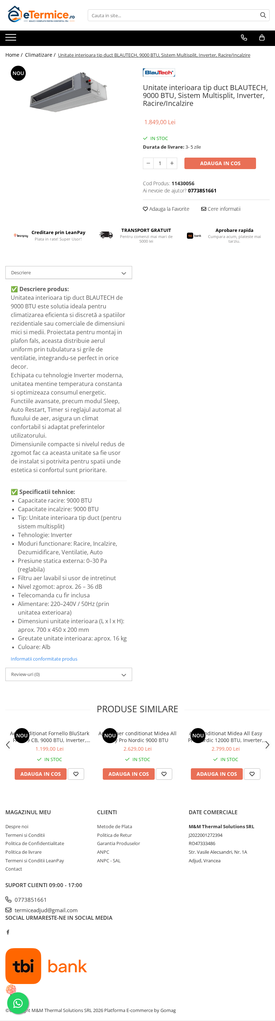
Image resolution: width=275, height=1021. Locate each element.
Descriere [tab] (21, 272)
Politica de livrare (23, 852)
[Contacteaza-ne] (244, 38)
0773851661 (30, 899)
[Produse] (11, 39)
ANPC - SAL (109, 860)
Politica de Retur (114, 835)
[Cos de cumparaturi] (262, 38)
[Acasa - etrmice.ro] (41, 15)
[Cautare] (263, 15)
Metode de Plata (114, 826)
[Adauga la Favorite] (76, 774)
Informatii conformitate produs (44, 659)
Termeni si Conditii (25, 835)
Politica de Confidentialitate (34, 843)
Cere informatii (223, 208)
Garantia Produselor (118, 843)
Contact (13, 869)
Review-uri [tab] (25, 674)
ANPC (103, 852)
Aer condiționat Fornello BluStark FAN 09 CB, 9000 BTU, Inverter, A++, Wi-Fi (49, 736)
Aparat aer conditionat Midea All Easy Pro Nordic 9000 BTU (137, 736)
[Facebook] (7, 932)
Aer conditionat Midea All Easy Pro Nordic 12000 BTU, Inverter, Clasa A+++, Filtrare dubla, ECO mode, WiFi (226, 736)
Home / (14, 54)
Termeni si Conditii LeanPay (34, 860)
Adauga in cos (220, 163)
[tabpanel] (68, 95)
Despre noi (16, 826)
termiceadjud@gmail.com (45, 910)
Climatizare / (41, 54)
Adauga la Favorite (168, 208)
